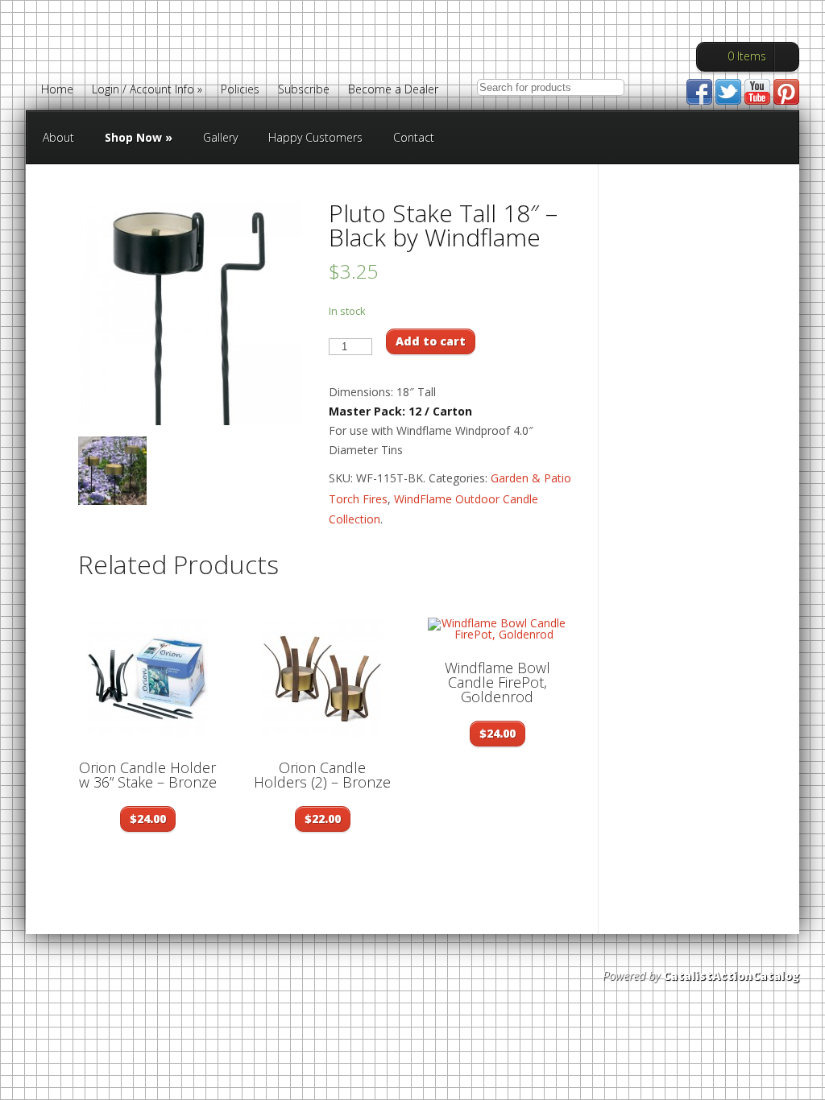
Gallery (220, 137)
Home (57, 90)
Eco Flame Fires (181, 59)
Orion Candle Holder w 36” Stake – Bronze (148, 775)
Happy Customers (315, 137)
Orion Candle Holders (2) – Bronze (322, 775)
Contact (413, 137)
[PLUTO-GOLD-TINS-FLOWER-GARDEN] (112, 470)
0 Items (747, 56)
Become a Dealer (393, 90)
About (58, 137)
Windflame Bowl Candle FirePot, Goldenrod (497, 682)
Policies (240, 90)
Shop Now (138, 137)
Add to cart (431, 341)
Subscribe (304, 90)
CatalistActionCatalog (731, 975)
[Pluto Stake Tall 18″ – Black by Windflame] (190, 313)
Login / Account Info (147, 90)
